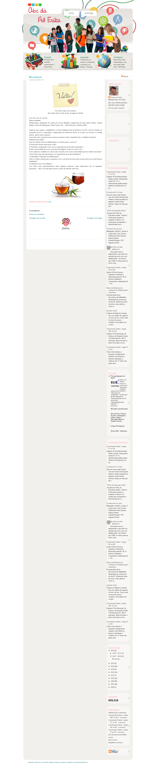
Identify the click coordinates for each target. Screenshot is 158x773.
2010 (113, 678)
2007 (113, 684)
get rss (126, 76)
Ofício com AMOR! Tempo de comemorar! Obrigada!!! (123, 383)
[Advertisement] (118, 123)
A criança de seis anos (114, 229)
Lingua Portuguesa (117, 426)
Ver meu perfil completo (116, 108)
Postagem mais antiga (94, 218)
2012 (113, 672)
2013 (113, 669)
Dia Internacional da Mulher (117, 735)
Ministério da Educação (119, 409)
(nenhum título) (112, 311)
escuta (110, 737)
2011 (113, 675)
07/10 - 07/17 (117, 653)
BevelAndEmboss (83, 762)
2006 (113, 687)
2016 (113, 650)
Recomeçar (35, 77)
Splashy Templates (67, 762)
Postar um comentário (36, 214)
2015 (113, 663)
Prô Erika (89, 13)
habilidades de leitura (115, 742)
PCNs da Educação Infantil (116, 210)
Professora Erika (116, 97)
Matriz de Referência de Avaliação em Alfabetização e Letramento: (117, 290)
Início (71, 13)
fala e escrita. (113, 740)
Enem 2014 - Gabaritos (119, 431)
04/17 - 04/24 (117, 656)
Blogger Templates (54, 762)
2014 (113, 666)
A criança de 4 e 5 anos (114, 192)
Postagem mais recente (37, 218)
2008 (113, 681)
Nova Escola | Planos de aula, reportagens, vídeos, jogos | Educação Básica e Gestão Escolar (118, 417)
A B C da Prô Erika (43, 762)
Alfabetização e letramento (117, 713)
